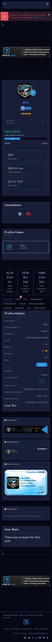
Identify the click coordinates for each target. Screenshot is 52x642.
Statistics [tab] (8, 308)
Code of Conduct (20, 633)
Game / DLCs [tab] (39, 308)
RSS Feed (15, 629)
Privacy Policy (26, 629)
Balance (8, 353)
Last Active (9, 385)
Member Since (11, 398)
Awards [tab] (22, 304)
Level (7, 340)
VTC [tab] (25, 299)
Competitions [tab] (36, 299)
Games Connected (13, 392)
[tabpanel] (26, 428)
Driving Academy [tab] (37, 304)
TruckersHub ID (11, 327)
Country (8, 371)
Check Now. (38, 17)
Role (6, 360)
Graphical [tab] (19, 308)
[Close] (48, 14)
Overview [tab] (8, 299)
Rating (7, 347)
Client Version (11, 377)
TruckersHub (29, 615)
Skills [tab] (18, 298)
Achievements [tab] (10, 304)
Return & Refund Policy (38, 633)
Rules (7, 629)
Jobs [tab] (29, 308)
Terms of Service (41, 629)
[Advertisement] (26, 52)
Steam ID (8, 334)
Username (9, 321)
